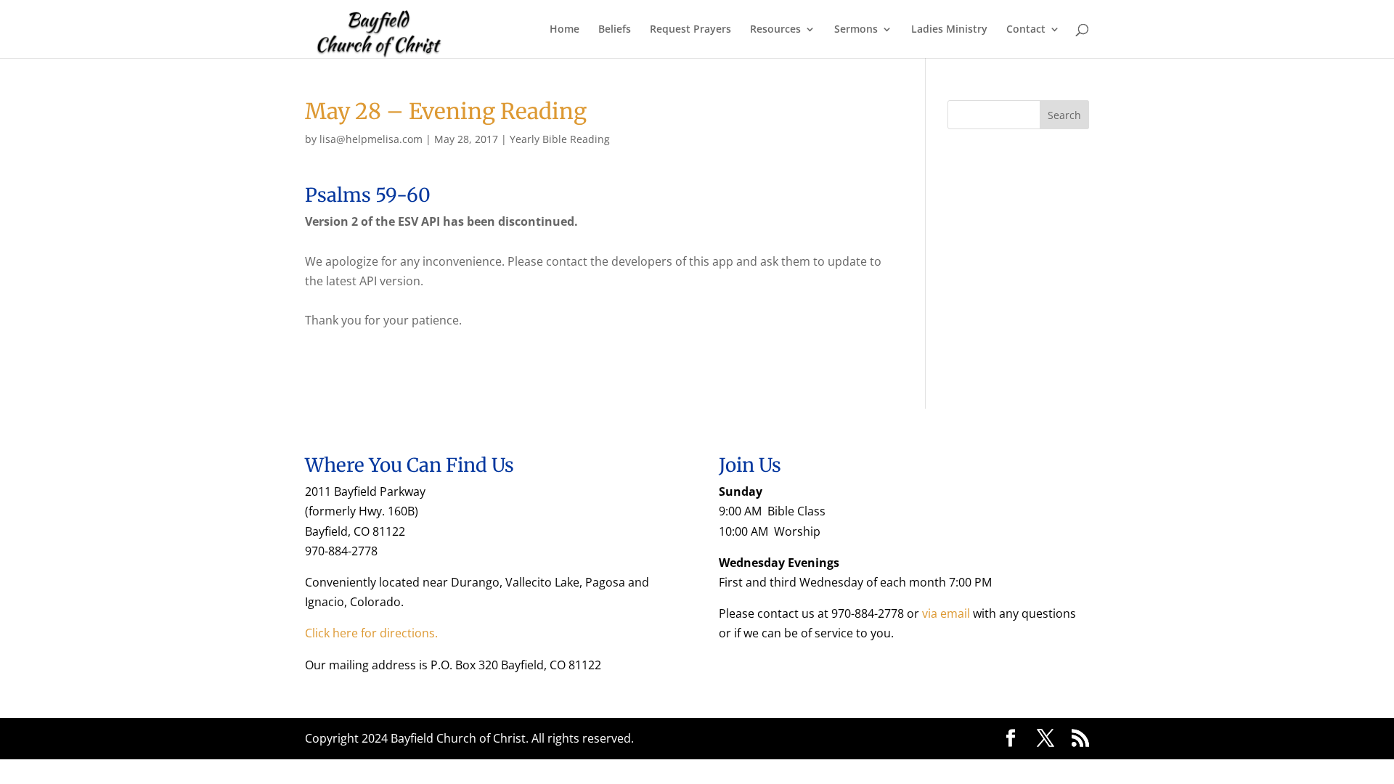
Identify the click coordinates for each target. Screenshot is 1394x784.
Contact (1026, 30)
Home (564, 30)
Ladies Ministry (949, 30)
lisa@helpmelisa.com (371, 139)
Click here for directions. (371, 633)
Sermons (856, 30)
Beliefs (614, 30)
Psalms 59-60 (368, 195)
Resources (775, 30)
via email (946, 613)
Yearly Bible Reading (560, 139)
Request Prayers (690, 30)
